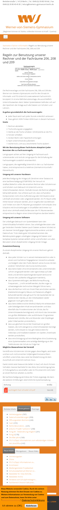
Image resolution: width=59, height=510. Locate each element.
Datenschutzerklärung (11, 500)
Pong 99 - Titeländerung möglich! (22, 431)
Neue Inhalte (9, 450)
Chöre (11, 459)
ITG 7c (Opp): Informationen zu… (22, 462)
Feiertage (35, 409)
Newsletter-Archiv (16, 476)
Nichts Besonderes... (17, 426)
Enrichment (13, 465)
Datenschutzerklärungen (19, 417)
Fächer (14, 45)
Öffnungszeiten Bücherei (19, 420)
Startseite (6, 45)
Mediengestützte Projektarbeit (21, 468)
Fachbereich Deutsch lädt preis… (22, 482)
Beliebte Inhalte (10, 409)
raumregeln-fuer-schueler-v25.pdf (21, 390)
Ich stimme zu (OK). (12, 505)
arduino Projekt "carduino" (20, 429)
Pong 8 (12, 434)
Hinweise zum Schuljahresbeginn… (23, 479)
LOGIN (53, 501)
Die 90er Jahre (14, 437)
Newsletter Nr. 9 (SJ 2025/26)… (20, 474)
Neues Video (33, 451)
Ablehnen (31, 506)
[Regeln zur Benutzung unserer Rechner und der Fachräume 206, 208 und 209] (29, 75)
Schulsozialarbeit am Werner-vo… (22, 471)
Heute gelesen (24, 408)
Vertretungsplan (15, 414)
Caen (11, 423)
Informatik (23, 45)
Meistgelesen (21, 451)
